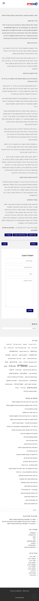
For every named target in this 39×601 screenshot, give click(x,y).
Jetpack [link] (25, 344)
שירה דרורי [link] (22, 387)
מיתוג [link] (6, 362)
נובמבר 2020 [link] (32, 558)
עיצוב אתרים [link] (18, 369)
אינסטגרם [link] (33, 533)
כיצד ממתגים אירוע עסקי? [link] (30, 503)
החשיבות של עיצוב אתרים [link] (30, 458)
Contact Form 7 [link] (33, 344)
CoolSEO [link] (33, 523)
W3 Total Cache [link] (17, 344)
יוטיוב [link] (24, 358)
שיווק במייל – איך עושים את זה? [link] (29, 489)
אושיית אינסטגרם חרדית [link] (31, 409)
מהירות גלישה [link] (13, 362)
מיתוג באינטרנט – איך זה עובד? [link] (29, 465)
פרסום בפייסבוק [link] (13, 373)
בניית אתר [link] (33, 351)
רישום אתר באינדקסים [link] (11, 380)
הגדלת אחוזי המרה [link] (20, 235)
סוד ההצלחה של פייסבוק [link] (30, 496)
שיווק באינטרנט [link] (8, 384)
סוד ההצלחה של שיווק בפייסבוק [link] (29, 493)
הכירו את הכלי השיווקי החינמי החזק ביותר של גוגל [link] (24, 430)
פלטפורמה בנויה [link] (33, 373)
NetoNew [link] (19, 591)
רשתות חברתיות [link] (18, 384)
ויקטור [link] (34, 519)
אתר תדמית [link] (11, 347)
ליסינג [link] (20, 362)
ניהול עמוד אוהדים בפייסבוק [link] (30, 369)
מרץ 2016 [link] (33, 575)
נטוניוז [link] (5, 366)
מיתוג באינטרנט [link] (33, 366)
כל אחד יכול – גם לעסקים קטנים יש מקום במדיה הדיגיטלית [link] (22, 426)
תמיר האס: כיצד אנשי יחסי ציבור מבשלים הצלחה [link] (24, 402)
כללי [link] (34, 539)
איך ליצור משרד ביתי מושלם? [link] (29, 412)
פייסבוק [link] (12, 370)
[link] (32, 4)
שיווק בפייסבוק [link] (32, 388)
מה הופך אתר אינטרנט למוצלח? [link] (29, 482)
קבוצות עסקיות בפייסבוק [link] (31, 377)
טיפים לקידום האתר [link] (32, 358)
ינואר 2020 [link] (32, 560)
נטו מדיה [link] (12, 366)
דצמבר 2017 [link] (32, 567)
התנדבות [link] (8, 355)
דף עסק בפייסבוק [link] (23, 355)
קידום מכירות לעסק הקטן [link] (30, 486)
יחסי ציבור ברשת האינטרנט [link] (14, 358)
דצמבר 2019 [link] (32, 563)
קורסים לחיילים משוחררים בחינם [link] (15, 377)
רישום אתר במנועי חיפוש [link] (31, 384)
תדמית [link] (17, 387)
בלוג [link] (5, 347)
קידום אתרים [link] (33, 380)
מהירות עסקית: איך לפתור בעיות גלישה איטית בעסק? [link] (23, 419)
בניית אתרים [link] (14, 351)
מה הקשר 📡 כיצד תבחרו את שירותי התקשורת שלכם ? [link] (23, 416)
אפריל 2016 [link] (32, 573)
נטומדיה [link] (8, 235)
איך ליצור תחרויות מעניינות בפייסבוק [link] (28, 475)
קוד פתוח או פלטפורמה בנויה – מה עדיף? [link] (26, 472)
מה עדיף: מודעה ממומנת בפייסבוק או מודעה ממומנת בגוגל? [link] (21, 405)
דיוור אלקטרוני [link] (33, 355)
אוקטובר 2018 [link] (31, 565)
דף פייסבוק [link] (14, 355)
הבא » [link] (4, 244)
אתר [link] (29, 347)
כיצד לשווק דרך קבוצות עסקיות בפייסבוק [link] (27, 454)
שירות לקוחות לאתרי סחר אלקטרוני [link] (28, 479)
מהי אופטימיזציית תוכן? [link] (31, 500)
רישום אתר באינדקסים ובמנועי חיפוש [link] (27, 447)
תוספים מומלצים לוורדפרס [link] (30, 391)
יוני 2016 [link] (33, 571)
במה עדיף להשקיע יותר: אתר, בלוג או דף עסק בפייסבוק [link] (23, 468)
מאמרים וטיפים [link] (28, 15)
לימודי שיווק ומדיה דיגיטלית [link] (30, 362)
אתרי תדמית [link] (32, 235)
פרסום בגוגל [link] (23, 373)
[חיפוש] (3, 328)
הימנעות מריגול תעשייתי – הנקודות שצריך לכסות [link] (24, 423)
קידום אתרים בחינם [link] (23, 380)
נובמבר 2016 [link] (32, 569)
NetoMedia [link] (21, 597)
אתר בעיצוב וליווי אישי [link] (20, 347)
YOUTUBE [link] (34, 347)
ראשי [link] (35, 15)
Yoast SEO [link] (9, 344)
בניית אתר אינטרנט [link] (24, 351)
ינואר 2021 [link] (33, 556)
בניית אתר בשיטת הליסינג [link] (30, 444)
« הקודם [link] (33, 244)
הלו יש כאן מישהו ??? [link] (32, 451)
